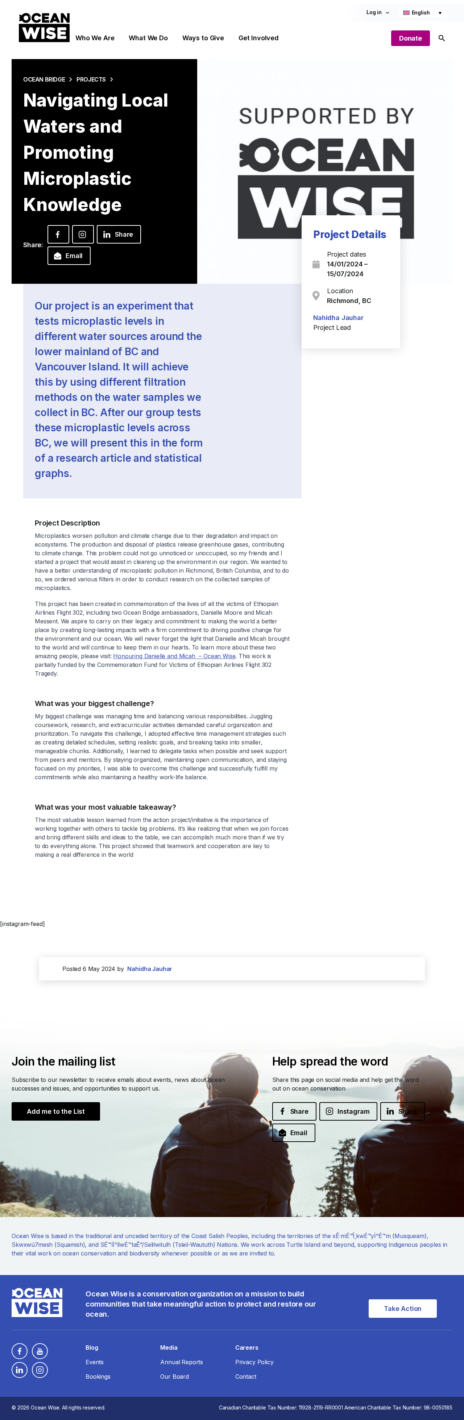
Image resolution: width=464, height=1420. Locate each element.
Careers (246, 1347)
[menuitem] (422, 12)
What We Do (148, 38)
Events (95, 1362)
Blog (92, 1347)
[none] (422, 12)
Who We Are (94, 38)
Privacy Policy (254, 1362)
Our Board (174, 1376)
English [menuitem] (421, 12)
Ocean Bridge (44, 79)
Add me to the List (56, 1111)
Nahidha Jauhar (338, 317)
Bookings (98, 1376)
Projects (91, 79)
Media (168, 1347)
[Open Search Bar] (442, 38)
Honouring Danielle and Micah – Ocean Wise (174, 656)
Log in (374, 12)
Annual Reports (181, 1362)
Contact (245, 1376)
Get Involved (259, 38)
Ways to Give (203, 38)
